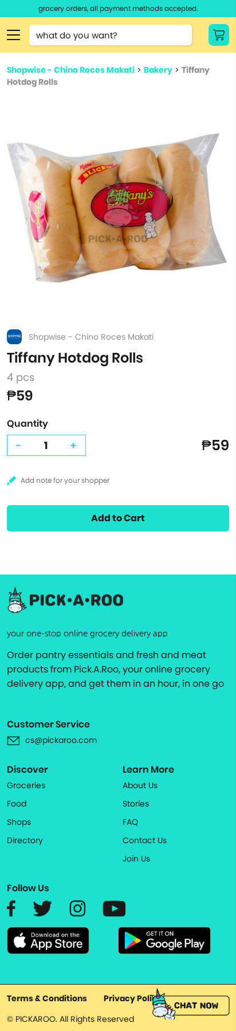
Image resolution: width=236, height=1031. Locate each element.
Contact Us (145, 840)
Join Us (136, 858)
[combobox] (110, 35)
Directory (25, 840)
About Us (140, 785)
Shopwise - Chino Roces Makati (71, 70)
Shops (19, 822)
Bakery (158, 70)
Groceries (26, 785)
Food (16, 803)
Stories (136, 803)
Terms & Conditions (47, 998)
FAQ (130, 822)
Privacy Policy (133, 998)
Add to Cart (118, 518)
